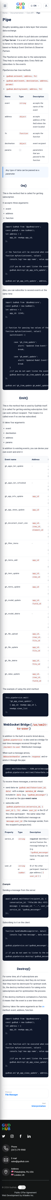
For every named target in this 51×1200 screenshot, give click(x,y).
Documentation (17, 13)
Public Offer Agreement (25, 1192)
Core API (30, 13)
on (43, 1006)
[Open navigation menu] (5, 6)
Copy (44, 225)
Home (5, 13)
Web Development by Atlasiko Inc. (18, 1195)
